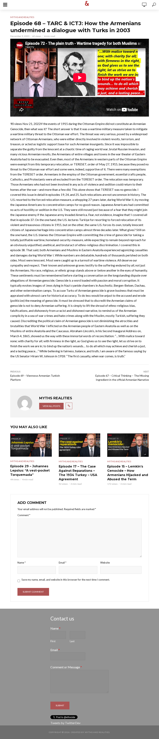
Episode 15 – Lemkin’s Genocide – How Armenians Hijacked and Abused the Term (127, 473)
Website (105, 562)
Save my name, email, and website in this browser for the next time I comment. (66, 579)
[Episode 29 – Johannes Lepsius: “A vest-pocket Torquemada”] (31, 444)
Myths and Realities (22, 17)
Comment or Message (66, 667)
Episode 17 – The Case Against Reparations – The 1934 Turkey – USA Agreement (78, 473)
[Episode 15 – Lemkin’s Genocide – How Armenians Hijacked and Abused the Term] (128, 445)
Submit (60, 705)
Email (62, 562)
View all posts (51, 406)
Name (21, 562)
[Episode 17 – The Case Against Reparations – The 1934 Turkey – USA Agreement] (79, 445)
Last (72, 641)
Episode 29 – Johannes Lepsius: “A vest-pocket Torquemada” (30, 470)
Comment (23, 515)
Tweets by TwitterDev (65, 723)
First (52, 641)
